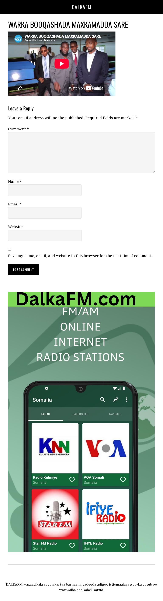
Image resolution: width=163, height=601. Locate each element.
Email (14, 204)
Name (15, 181)
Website (15, 226)
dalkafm (81, 7)
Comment (18, 129)
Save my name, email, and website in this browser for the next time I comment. (80, 255)
